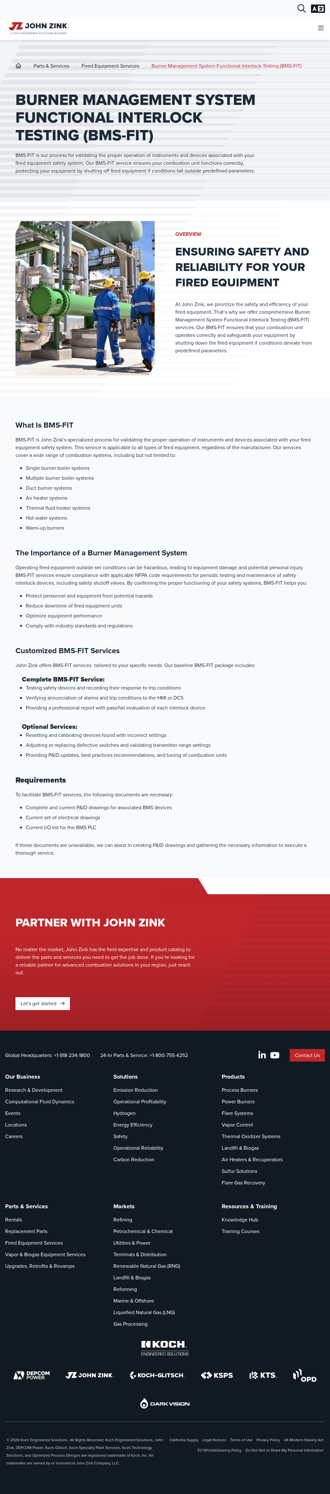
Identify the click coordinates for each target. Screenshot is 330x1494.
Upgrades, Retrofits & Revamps (39, 1266)
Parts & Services (51, 66)
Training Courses (240, 1231)
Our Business (22, 1076)
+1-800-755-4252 (169, 1055)
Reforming (125, 1289)
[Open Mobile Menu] (320, 28)
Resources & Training (249, 1206)
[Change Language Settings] (318, 9)
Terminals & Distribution (140, 1254)
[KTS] (263, 1375)
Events (12, 1113)
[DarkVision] (165, 1403)
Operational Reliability (138, 1148)
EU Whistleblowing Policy (220, 1450)
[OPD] (305, 1375)
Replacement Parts (26, 1231)
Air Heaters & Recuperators (252, 1159)
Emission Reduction (135, 1090)
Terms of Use (241, 1440)
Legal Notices (214, 1440)
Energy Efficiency (132, 1124)
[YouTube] (274, 1055)
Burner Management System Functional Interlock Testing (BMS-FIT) (226, 66)
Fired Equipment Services (110, 66)
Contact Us (307, 1055)
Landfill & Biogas (240, 1148)
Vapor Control (237, 1124)
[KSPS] (217, 1375)
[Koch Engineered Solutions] (165, 1348)
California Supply (184, 1440)
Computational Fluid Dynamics (39, 1101)
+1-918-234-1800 (72, 1055)
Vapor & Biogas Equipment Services (45, 1254)
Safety (120, 1136)
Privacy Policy (268, 1440)
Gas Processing (130, 1324)
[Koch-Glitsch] (157, 1375)
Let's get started (39, 1003)
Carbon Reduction (133, 1159)
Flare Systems (237, 1113)
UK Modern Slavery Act (304, 1440)
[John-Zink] (18, 66)
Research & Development (34, 1090)
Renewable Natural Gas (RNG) (146, 1266)
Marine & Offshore (133, 1300)
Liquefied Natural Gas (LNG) (144, 1312)
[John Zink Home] (38, 28)
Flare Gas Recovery (243, 1182)
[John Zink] (89, 1375)
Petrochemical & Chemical (143, 1231)
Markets (124, 1206)
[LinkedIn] (262, 1055)
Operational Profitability (139, 1101)
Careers (14, 1136)
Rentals (13, 1219)
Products (233, 1076)
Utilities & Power (131, 1243)
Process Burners (240, 1090)
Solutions (125, 1076)
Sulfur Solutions (239, 1171)
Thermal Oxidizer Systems (251, 1136)
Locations (16, 1124)
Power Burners (238, 1101)
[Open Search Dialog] (301, 9)
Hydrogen (124, 1113)
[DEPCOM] (31, 1375)
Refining (122, 1219)
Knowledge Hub (240, 1219)
